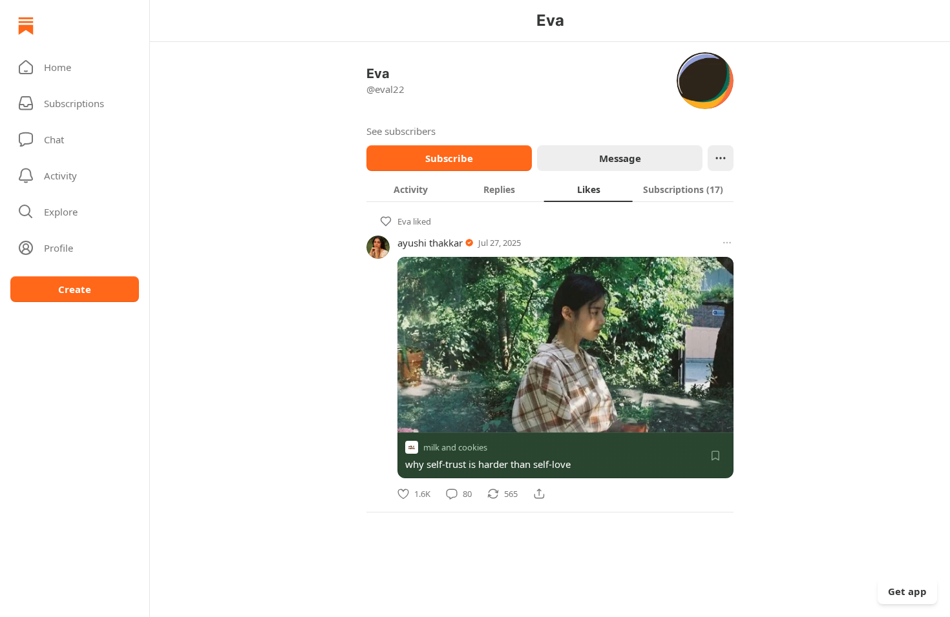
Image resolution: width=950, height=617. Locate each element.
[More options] (727, 242)
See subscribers (401, 131)
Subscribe (449, 158)
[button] (74, 67)
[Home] (25, 25)
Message (620, 158)
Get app (907, 591)
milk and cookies (455, 447)
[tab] (410, 189)
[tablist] (550, 189)
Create (74, 289)
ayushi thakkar (430, 242)
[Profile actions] (721, 158)
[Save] (715, 455)
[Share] (539, 493)
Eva (404, 221)
